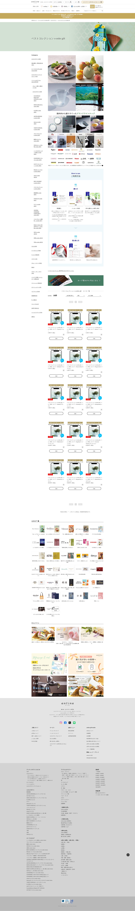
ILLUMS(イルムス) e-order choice (34, 884)
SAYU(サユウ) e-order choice (33, 846)
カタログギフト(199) (37, 91)
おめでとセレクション (31, 826)
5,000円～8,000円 (100, 775)
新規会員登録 (71, 730)
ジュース (63, 776)
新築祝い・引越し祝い (66, 852)
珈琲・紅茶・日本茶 (70, 775)
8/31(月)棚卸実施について (67, 17)
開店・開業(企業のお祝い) (67, 867)
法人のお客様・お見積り (79, 6)
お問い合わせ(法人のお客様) (93, 746)
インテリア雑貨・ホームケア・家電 (69, 792)
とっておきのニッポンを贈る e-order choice (36, 840)
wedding (45, 6)
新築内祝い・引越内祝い (66, 853)
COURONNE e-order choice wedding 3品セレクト (38, 876)
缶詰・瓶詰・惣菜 (65, 778)
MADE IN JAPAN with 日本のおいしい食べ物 (36, 813)
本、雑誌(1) (34, 299)
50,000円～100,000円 (100, 785)
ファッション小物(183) (37, 283)
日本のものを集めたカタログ (32, 777)
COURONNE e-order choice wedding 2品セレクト (38, 874)
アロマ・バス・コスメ (66, 790)
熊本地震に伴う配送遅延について (67, 15)
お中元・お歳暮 (64, 865)
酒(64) (33, 267)
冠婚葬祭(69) (34, 295)
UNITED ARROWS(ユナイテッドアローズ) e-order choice (39, 863)
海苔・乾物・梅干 (81, 776)
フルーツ (79, 773)
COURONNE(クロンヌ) (32, 824)
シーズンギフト (64, 875)
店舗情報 (88, 733)
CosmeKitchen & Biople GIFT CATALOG (35, 888)
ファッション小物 (65, 793)
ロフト (28, 801)
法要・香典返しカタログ (41, 780)
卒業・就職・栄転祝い (66, 857)
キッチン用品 (64, 784)
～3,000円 (98, 771)
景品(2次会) (63, 873)
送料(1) (33, 316)
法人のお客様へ (53, 738)
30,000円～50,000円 (100, 783)
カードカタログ (30, 782)
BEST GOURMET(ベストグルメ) (34, 820)
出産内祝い (55, 6)
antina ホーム (34, 20)
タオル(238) (34, 246)
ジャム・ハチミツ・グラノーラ (81, 775)
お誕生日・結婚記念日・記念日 (68, 869)
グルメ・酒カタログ (44, 777)
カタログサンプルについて (56, 736)
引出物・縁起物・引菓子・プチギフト (69, 813)
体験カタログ (50, 780)
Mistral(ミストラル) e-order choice (34, 851)
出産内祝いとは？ (65, 826)
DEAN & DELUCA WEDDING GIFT (34, 866)
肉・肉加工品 (64, 773)
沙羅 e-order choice (31, 848)
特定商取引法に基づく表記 (92, 738)
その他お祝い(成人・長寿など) (68, 861)
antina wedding (64, 809)
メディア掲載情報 (90, 749)
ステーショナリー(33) (36, 287)
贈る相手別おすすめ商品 (66, 822)
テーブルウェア (64, 782)
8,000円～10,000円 (100, 777)
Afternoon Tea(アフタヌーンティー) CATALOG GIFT (38, 853)
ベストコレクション (31, 807)
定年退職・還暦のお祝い (66, 859)
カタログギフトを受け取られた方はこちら (91, 2)
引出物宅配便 (64, 811)
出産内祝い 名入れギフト (66, 824)
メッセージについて (54, 733)
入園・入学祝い (64, 855)
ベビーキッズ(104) (36, 291)
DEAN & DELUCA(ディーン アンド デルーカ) (36, 797)
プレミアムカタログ (31, 780)
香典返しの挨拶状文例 (66, 834)
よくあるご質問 (35, 738)
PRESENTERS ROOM (91, 758)
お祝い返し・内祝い (65, 842)
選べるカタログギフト (100, 792)
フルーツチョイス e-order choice (34, 842)
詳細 (56, 338)
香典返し (66, 6)
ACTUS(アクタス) (31, 795)
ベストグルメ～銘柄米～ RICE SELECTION (36, 855)
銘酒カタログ (29, 822)
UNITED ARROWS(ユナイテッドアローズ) (36, 793)
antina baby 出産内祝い (66, 821)
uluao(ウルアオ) (30, 811)
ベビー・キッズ (64, 795)
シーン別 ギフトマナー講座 (102, 794)
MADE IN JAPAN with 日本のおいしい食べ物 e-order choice (40, 868)
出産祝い (63, 846)
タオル (62, 797)
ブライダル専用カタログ (32, 778)
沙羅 (28, 832)
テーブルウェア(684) (36, 250)
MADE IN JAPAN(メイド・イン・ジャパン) (36, 817)
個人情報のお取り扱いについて (93, 741)
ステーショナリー (65, 799)
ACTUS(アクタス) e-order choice (34, 890)
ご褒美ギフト (64, 871)
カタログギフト (54, 20)
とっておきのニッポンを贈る (33, 815)
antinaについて (90, 730)
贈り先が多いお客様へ (55, 741)
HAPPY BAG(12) (35, 308)
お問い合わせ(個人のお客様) (93, 743)
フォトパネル (64, 801)
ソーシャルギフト (30, 784)
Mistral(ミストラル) (31, 809)
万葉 (28, 830)
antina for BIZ (90, 755)
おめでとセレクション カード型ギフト (35, 886)
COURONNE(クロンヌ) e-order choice (35, 872)
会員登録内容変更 (72, 736)
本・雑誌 (63, 788)
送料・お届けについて (36, 736)
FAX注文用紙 (34, 741)
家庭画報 (29, 792)
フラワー (63, 786)
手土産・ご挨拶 (64, 863)
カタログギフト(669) (36, 59)
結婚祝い (63, 844)
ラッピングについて (54, 730)
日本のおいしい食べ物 (31, 819)
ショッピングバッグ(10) (37, 312)
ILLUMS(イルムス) (31, 799)
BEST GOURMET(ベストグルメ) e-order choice (37, 849)
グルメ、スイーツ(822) (37, 263)
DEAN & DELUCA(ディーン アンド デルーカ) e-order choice (40, 865)
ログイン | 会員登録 (58, 2)
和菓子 (84, 773)
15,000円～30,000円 (100, 781)
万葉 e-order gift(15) (38, 242)
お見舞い (63, 848)
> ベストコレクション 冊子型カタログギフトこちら (61, 270)
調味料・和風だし (70, 776)
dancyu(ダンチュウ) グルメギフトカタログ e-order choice (39, 880)
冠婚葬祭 (63, 803)
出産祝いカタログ (41, 778)
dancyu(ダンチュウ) (31, 803)
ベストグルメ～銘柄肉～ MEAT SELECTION (36, 857)
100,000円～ (98, 787)
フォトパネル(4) (35, 304)
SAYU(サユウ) (30, 834)
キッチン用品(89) (35, 254)
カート (76, 2)
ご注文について (35, 730)
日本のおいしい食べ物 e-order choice (35, 870)
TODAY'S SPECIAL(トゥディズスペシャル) (36, 805)
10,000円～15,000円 (100, 779)
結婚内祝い (63, 815)
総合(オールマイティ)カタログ (41, 775)
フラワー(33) (34, 259)
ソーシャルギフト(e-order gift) (43, 20)
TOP (28, 771)
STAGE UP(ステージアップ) (33, 828)
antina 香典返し (64, 832)
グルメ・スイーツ (65, 771)
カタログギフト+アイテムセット (34, 786)
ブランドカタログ (30, 775)
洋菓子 (63, 775)
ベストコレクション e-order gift (64, 20)
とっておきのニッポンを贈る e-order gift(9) (38, 152)
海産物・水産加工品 (72, 773)
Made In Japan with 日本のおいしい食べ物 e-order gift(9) (38, 226)
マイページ (67, 2)
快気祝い (63, 850)
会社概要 (88, 736)
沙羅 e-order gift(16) (38, 238)
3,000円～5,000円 (100, 773)
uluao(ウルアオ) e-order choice (33, 878)
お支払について (35, 733)
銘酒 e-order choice (31, 844)
